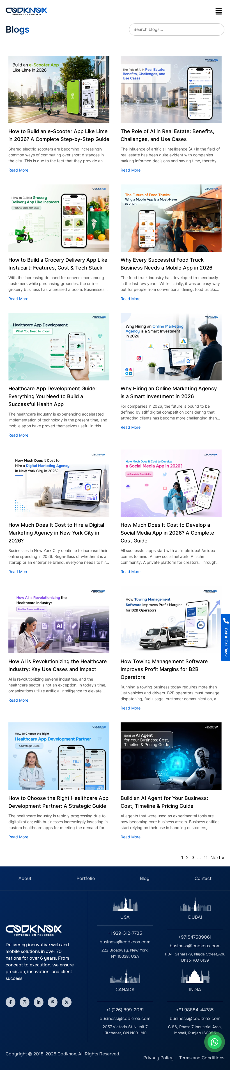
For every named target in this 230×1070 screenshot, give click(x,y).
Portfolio (86, 878)
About (25, 878)
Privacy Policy (158, 1058)
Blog (145, 878)
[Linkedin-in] (38, 1002)
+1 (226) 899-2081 (125, 1010)
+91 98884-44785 (195, 1010)
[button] (218, 11)
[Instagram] (24, 1002)
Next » (217, 857)
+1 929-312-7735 (125, 933)
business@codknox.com (125, 942)
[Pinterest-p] (53, 1002)
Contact (203, 878)
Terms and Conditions (201, 1058)
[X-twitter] (67, 1002)
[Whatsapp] (215, 1042)
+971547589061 (194, 937)
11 (206, 857)
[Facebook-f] (10, 1002)
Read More (18, 170)
